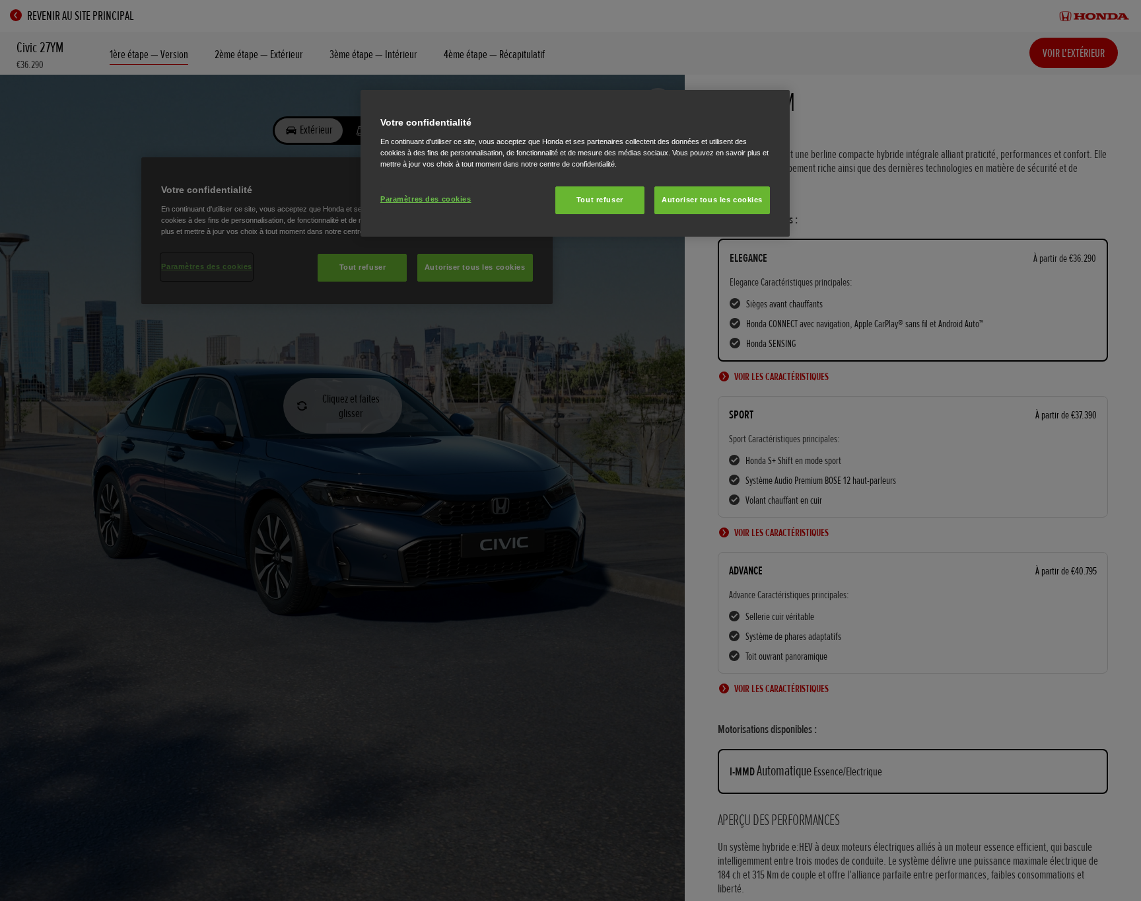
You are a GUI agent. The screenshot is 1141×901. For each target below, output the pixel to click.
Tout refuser (599, 200)
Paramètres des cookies (425, 199)
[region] (575, 163)
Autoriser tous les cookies (712, 200)
